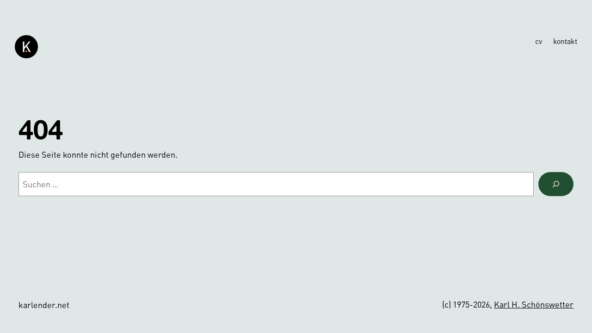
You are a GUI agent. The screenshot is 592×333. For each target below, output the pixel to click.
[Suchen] (556, 184)
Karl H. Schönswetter (534, 304)
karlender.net (43, 304)
